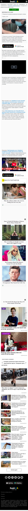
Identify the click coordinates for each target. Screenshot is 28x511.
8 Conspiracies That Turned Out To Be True (14, 282)
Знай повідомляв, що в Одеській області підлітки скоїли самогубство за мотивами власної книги (13, 112)
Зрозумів (14, 9)
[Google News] (15, 477)
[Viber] (12, 477)
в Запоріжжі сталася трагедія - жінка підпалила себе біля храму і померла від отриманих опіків (13, 102)
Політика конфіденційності (6, 492)
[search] (1, 1)
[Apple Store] (10, 482)
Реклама (3, 494)
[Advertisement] (14, 135)
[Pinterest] (22, 477)
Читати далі (14, 470)
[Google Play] (18, 482)
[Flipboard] (18, 477)
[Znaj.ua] (14, 1)
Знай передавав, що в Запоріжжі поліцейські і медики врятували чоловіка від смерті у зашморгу (12, 151)
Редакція (3, 496)
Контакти (3, 498)
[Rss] (6, 477)
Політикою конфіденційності (14, 5)
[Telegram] (9, 477)
